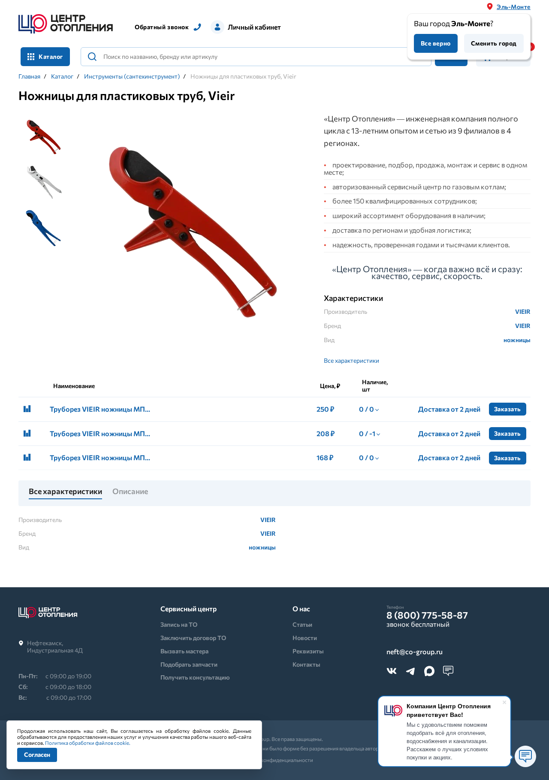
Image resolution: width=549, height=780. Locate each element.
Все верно (436, 43)
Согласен (37, 754)
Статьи (302, 624)
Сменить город (494, 43)
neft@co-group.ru (414, 652)
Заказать (507, 409)
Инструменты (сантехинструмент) (132, 76)
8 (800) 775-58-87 (427, 615)
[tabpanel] (192, 224)
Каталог (62, 76)
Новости (305, 637)
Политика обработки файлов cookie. (87, 743)
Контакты (306, 664)
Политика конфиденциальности (274, 760)
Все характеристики (351, 360)
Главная (29, 76)
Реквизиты (308, 651)
